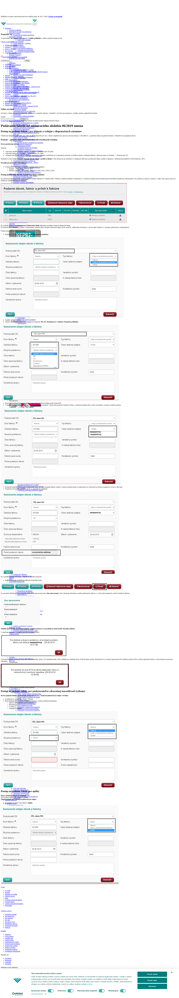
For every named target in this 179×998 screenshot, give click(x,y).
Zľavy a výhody (10, 49)
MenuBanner (9, 98)
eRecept (7, 75)
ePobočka (12, 63)
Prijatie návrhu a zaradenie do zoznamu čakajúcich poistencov (30, 143)
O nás (3, 887)
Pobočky (8, 934)
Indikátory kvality (15, 627)
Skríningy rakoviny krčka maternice (29, 172)
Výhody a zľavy (6, 911)
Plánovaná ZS (22, 594)
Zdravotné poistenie (15, 37)
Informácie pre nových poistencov (20, 32)
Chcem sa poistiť (14, 33)
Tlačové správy (10, 896)
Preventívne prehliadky (25, 591)
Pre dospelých (9, 916)
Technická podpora (11, 949)
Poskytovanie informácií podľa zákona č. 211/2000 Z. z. (21, 688)
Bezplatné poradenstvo (20, 81)
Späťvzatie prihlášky (24, 40)
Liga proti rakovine (19, 788)
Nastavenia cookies (11, 946)
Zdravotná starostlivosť (16, 583)
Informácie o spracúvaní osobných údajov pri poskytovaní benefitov (28, 708)
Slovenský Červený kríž (21, 793)
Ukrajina (12, 224)
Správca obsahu (10, 947)
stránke (90, 984)
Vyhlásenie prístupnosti (12, 951)
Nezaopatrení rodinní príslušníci (23, 116)
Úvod (3, 121)
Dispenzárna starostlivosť (21, 129)
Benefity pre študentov (20, 98)
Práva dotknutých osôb (24, 705)
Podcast (7, 927)
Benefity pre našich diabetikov (23, 75)
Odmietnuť (152, 986)
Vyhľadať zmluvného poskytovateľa (17, 88)
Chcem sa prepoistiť (55, 16)
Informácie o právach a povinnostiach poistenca (29, 156)
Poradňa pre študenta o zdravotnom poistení (24, 94)
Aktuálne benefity (11, 914)
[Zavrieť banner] (171, 972)
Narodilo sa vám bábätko (21, 83)
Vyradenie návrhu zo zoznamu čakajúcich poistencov (27, 148)
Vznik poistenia (18, 42)
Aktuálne (8, 64)
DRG (7, 79)
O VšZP (7, 891)
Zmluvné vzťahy (10, 66)
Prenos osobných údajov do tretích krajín (28, 698)
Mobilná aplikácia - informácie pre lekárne (19, 77)
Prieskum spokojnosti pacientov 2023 (25, 631)
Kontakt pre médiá (11, 894)
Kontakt (3, 931)
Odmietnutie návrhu (23, 146)
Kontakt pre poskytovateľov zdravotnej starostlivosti (22, 92)
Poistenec (8, 28)
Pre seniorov (9, 918)
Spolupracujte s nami (12, 942)
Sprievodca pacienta (9, 57)
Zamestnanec (21, 323)
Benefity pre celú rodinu (17, 58)
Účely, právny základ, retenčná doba (29, 694)
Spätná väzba (9, 940)
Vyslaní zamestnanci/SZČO (22, 103)
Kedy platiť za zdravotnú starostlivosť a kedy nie (26, 133)
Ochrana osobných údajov (13, 900)
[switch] (70, 990)
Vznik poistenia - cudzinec (22, 43)
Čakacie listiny (18, 141)
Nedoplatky (21, 318)
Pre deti (7, 920)
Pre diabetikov (14, 68)
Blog (6, 898)
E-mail (3, 117)
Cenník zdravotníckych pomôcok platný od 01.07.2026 (24, 137)
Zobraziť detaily (37, 994)
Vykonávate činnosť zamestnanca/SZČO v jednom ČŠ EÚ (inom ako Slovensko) (25, 106)
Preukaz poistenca (19, 47)
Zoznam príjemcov (23, 700)
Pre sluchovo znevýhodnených (19, 99)
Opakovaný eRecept (20, 574)
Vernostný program (11, 925)
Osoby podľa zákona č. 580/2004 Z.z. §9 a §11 (20, 96)
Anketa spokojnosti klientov (14, 904)
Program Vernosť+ (15, 55)
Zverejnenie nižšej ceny (12, 81)
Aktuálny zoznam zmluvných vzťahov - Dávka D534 (21, 633)
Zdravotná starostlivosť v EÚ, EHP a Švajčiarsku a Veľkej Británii (25, 176)
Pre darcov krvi (10, 922)
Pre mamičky (13, 80)
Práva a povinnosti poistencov (23, 48)
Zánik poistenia (18, 45)
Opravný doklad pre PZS (17, 70)
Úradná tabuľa (10, 902)
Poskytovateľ (9, 121)
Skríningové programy (20, 166)
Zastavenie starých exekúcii (26, 320)
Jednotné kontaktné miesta (26, 51)
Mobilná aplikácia (15, 65)
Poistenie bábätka (19, 85)
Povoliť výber (152, 980)
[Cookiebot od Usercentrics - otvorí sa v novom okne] (17, 994)
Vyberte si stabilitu (15, 30)
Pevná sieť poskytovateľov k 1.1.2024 (25, 123)
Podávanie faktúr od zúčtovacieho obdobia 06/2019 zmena (28, 72)
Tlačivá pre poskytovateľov (14, 90)
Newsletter (8, 905)
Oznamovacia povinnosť (25, 50)
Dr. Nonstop (9, 51)
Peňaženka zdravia (11, 45)
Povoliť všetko (152, 974)
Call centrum (9, 936)
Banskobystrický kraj (16, 805)
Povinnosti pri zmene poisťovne (23, 35)
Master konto (13, 74)
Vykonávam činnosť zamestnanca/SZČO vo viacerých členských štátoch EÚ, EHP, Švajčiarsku (24, 112)
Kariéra (7, 892)
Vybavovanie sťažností (12, 944)
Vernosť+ (8, 47)
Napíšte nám (9, 938)
